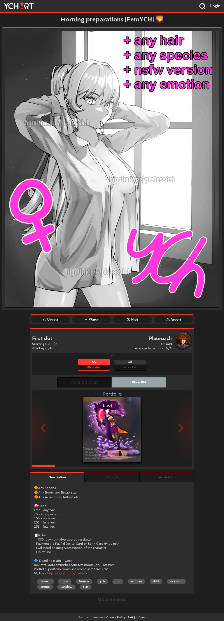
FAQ (131, 617)
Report (176, 319)
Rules (141, 617)
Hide (134, 319)
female (84, 581)
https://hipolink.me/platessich (68, 573)
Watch (94, 319)
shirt (156, 581)
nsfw (64, 581)
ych (102, 581)
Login (215, 6)
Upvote (52, 319)
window (66, 587)
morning (176, 581)
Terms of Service (91, 617)
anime (45, 587)
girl (118, 581)
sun (85, 587)
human (45, 581)
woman (136, 581)
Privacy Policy (116, 617)
